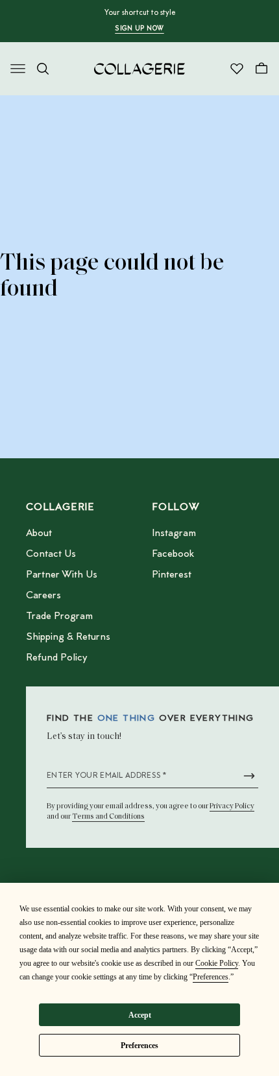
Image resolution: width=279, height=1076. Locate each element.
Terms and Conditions (108, 817)
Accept (139, 1015)
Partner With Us (61, 575)
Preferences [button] (210, 976)
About (39, 533)
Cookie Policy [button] (216, 963)
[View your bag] (261, 69)
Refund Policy (56, 658)
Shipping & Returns (68, 637)
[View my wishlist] (237, 69)
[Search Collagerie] (43, 69)
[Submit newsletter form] (249, 776)
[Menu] (17, 69)
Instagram (174, 533)
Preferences (139, 1045)
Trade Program (59, 616)
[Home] (139, 69)
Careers (43, 596)
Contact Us (51, 554)
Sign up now (139, 29)
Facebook (173, 554)
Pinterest (171, 575)
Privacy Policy (232, 806)
